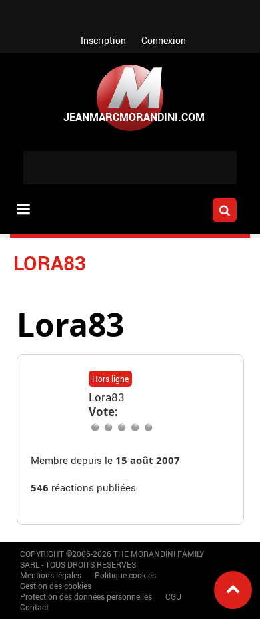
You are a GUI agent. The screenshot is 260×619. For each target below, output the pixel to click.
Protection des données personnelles (86, 596)
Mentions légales (50, 575)
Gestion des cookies (55, 585)
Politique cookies (125, 575)
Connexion (163, 40)
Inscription (103, 40)
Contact (34, 607)
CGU (173, 596)
